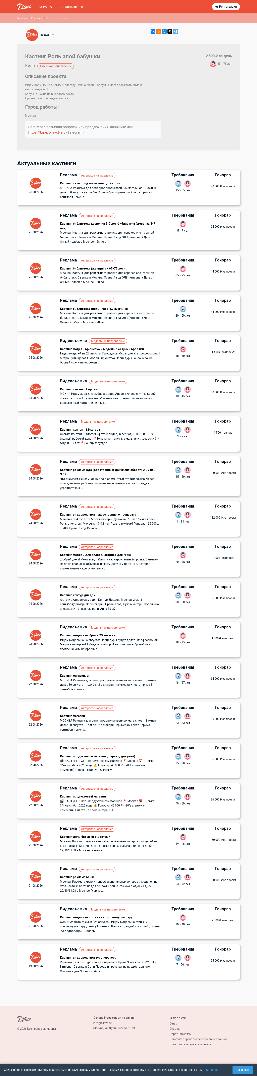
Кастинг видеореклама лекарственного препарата (98, 514)
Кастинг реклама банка (77, 877)
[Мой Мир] (164, 31)
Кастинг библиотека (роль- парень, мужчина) (94, 309)
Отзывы (175, 1028)
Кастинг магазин (72, 716)
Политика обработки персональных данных (198, 1039)
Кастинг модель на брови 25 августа (87, 635)
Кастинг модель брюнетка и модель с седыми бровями (102, 349)
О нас (173, 1023)
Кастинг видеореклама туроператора (88, 957)
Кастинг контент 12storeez (80, 429)
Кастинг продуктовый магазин (83, 796)
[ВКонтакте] (153, 31)
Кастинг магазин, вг (75, 675)
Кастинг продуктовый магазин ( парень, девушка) (97, 756)
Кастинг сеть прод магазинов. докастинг (91, 183)
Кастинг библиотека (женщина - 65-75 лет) (92, 268)
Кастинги (46, 7)
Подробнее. (211, 1069)
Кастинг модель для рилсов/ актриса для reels (95, 555)
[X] (169, 31)
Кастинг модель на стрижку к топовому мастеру (96, 917)
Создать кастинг (72, 7)
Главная (22, 18)
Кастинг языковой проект (79, 389)
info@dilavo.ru (102, 1023)
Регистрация (228, 6)
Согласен (243, 1069)
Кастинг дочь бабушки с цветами (85, 837)
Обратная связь (180, 1034)
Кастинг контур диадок (77, 595)
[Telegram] (175, 31)
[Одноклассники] (158, 31)
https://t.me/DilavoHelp (46, 132)
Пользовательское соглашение (190, 1044)
